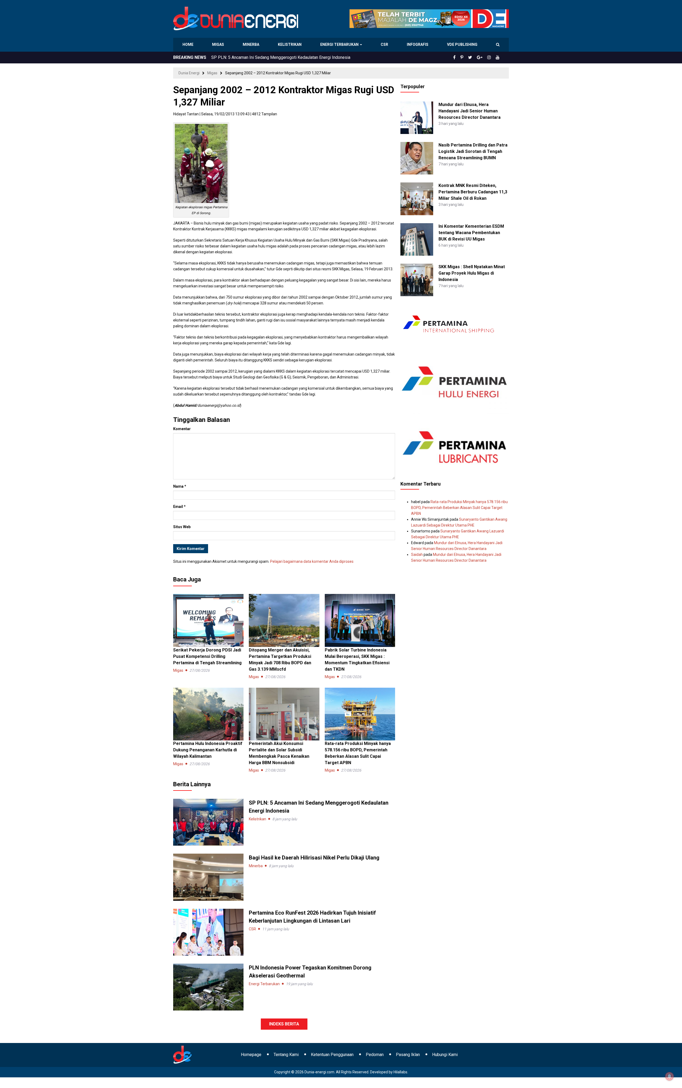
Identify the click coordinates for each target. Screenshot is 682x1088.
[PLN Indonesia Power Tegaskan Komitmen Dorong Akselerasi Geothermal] (208, 987)
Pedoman (375, 1054)
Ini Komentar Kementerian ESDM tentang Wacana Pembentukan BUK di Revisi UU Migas (471, 233)
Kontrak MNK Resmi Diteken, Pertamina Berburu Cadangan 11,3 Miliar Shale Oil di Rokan (473, 192)
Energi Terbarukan (340, 44)
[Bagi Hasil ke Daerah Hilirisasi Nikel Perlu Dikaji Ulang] (208, 877)
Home (188, 44)
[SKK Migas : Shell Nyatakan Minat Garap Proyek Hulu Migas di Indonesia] (416, 280)
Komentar (182, 429)
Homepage (251, 1054)
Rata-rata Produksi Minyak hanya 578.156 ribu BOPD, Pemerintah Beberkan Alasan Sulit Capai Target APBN (459, 508)
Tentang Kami (286, 1054)
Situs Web (181, 527)
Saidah (417, 554)
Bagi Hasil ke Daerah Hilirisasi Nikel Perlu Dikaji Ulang (262, 57)
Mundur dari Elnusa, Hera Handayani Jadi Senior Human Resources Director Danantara (470, 111)
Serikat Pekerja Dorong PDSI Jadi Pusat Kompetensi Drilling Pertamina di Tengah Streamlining (207, 656)
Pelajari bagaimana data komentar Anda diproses (312, 561)
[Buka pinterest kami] (469, 57)
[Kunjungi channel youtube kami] (498, 57)
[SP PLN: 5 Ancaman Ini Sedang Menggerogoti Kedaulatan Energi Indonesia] (208, 822)
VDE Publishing (462, 44)
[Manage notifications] (669, 1076)
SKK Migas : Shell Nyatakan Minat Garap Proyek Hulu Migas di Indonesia (472, 273)
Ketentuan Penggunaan (332, 1054)
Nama (179, 486)
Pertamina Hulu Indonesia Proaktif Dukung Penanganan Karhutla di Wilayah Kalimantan (207, 750)
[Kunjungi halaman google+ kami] (484, 57)
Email (179, 506)
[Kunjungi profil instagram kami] (491, 57)
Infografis (418, 44)
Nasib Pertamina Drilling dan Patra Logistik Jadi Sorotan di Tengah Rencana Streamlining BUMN (473, 151)
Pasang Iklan (408, 1054)
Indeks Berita (284, 1023)
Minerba (252, 44)
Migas (218, 44)
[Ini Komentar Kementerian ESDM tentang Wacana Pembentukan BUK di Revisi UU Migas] (416, 239)
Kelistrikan (290, 44)
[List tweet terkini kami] (476, 57)
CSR (385, 44)
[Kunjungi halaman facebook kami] (463, 57)
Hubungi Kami (445, 1054)
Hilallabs (400, 1072)
